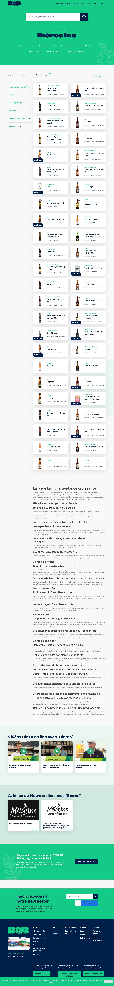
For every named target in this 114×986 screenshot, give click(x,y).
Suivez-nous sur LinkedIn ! (16, 953)
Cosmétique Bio (39, 934)
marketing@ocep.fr (16, 956)
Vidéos (95, 3)
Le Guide (36, 928)
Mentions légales (96, 932)
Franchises (56, 937)
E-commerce (57, 940)
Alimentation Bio (53, 30)
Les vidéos (84, 931)
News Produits (71, 928)
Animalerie (37, 954)
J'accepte (108, 981)
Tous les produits (71, 937)
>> (72, 480)
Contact (95, 928)
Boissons (64, 30)
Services (36, 945)
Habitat (35, 941)
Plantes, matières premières (39, 949)
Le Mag (88, 3)
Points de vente (56, 929)
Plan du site (97, 937)
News (103, 3)
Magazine (84, 934)
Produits (68, 3)
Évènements (85, 938)
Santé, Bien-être (39, 938)
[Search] (84, 17)
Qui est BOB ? (97, 940)
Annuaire (59, 3)
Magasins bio (78, 3)
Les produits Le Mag (70, 932)
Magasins (56, 933)
